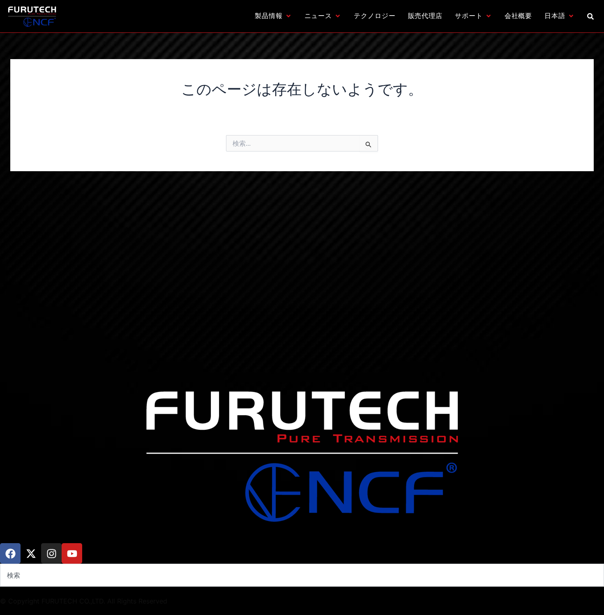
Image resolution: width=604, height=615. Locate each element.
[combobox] (302, 575)
